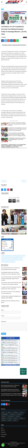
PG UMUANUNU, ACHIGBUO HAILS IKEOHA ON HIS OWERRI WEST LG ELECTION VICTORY (17, 139)
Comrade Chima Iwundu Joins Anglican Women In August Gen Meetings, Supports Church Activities (11, 278)
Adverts (14, 255)
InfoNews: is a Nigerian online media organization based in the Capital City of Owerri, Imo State (13, 444)
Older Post (24, 181)
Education (8, 257)
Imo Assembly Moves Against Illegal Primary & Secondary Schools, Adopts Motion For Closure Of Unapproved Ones (16, 134)
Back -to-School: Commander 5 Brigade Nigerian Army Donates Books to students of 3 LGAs (17, 124)
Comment (25, 37)
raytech (16, 445)
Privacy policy (4, 434)
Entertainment (15, 257)
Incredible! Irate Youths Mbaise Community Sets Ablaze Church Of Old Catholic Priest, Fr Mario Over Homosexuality (17, 129)
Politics (16, 259)
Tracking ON (9, 249)
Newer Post (4, 181)
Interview (4, 259)
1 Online (5, 249)
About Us (3, 430)
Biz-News (19, 255)
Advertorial (8, 255)
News (2, 9)
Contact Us (3, 432)
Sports (3, 261)
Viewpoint (13, 261)
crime (23, 255)
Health (21, 257)
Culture (3, 257)
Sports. (7, 261)
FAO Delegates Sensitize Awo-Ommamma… (10, 340)
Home (2, 428)
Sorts (21, 259)
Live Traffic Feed (10, 338)
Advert (3, 255)
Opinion (12, 259)
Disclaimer (3, 436)
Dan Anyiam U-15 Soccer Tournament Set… (10, 345)
